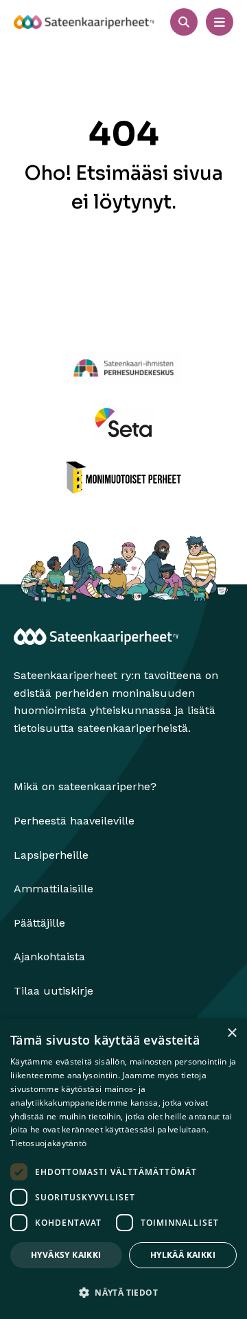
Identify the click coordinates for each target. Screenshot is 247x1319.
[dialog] (123, 1169)
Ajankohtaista (49, 956)
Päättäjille (39, 922)
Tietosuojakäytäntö (48, 1143)
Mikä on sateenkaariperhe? (85, 786)
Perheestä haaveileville (74, 820)
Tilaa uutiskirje (53, 990)
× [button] (231, 1033)
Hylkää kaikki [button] (182, 1255)
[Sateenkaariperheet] (84, 22)
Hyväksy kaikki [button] (66, 1255)
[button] (123, 1293)
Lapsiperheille (51, 854)
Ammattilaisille (53, 888)
